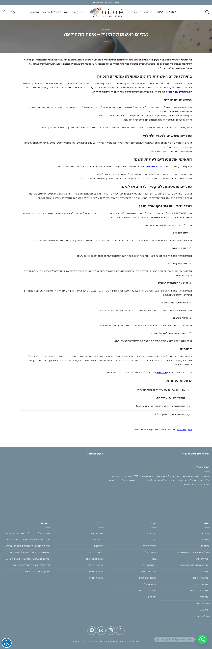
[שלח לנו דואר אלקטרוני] (101, 630)
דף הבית (152, 539)
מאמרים (106, 29)
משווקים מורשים (148, 591)
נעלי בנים (205, 610)
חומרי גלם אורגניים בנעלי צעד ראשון (31, 565)
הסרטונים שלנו (149, 571)
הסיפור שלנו (150, 552)
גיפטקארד (78, 12)
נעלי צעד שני (203, 584)
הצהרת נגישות (96, 565)
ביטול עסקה (97, 539)
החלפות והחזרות (95, 559)
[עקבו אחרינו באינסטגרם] (110, 630)
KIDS (160, 12)
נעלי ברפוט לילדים (200, 591)
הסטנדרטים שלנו (148, 578)
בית (190, 429)
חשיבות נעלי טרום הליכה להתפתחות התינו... (27, 533)
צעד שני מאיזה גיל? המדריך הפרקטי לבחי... (28, 546)
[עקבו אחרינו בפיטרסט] (91, 630)
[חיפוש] (207, 12)
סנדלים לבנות (202, 603)
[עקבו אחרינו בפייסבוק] (120, 630)
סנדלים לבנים (203, 616)
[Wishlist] (13, 12)
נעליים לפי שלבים (141, 12)
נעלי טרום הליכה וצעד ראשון (195, 565)
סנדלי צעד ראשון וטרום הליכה (194, 552)
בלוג (154, 559)
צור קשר (152, 597)
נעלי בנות (205, 597)
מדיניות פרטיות (96, 552)
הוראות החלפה (96, 571)
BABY (172, 12)
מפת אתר (151, 533)
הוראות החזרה (96, 578)
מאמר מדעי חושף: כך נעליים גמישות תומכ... (28, 539)
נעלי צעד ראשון (201, 578)
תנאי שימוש (97, 533)
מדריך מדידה (150, 546)
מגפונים (205, 539)
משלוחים (99, 546)
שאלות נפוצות (149, 565)
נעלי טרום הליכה (183, 107)
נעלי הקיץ (135, 178)
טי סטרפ (205, 546)
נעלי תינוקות (203, 559)
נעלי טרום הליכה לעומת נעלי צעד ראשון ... (28, 559)
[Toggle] (188, 390)
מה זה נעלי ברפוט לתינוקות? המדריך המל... (28, 552)
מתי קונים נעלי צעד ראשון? (36, 571)
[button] (4, 12)
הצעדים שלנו (150, 584)
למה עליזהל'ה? (60, 12)
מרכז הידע (39, 12)
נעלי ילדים (204, 571)
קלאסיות (205, 533)
